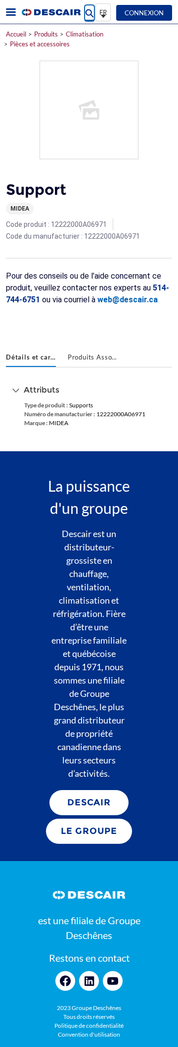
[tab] (31, 358)
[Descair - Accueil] (51, 12)
